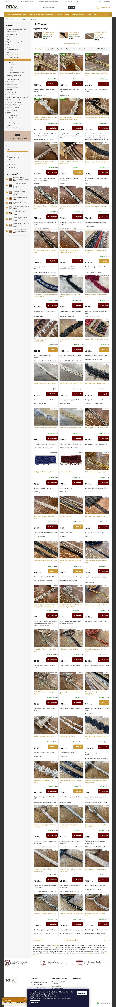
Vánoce (9, 112)
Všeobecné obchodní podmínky (49, 1)
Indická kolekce (11, 32)
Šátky (8, 39)
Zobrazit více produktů (70, 43)
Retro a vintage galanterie (15, 82)
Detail (78, 172)
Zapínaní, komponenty (13, 79)
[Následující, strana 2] (104, 940)
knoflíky (88, 953)
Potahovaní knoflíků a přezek (15, 128)
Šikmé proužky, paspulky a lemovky (17, 97)
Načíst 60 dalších (71, 940)
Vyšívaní (9, 89)
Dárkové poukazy (12, 110)
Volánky (11, 62)
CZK (99, 1)
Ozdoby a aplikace (12, 49)
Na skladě (14, 157)
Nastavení (34, 1003)
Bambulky (12, 65)
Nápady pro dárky (14, 118)
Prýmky (11, 67)
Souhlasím (81, 993)
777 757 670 (38, 985)
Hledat (71, 7)
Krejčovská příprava (13, 87)
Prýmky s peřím (13, 70)
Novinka (12, 160)
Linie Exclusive (11, 95)
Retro (12, 167)
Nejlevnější (50, 49)
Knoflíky (9, 47)
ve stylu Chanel (55, 945)
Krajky (9, 52)
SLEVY (9, 125)
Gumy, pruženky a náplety (15, 105)
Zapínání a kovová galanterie (15, 42)
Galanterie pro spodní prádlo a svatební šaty (16, 76)
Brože (10, 120)
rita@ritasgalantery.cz (40, 982)
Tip (11, 162)
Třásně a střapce (14, 57)
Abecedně (82, 49)
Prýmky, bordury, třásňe (14, 55)
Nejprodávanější (70, 49)
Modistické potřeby (13, 107)
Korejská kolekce (12, 34)
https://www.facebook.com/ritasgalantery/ (41, 988)
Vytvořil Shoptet (105, 1003)
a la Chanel (12, 60)
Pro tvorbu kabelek (13, 37)
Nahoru (38, 940)
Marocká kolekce (12, 84)
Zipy (8, 44)
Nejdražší (59, 49)
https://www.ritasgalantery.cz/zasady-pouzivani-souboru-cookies (50, 998)
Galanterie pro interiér (14, 100)
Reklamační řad (68, 1)
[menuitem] (15, 15)
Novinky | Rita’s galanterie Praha (16, 29)
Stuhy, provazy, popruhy (14, 102)
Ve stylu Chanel (11, 92)
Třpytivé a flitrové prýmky (16, 72)
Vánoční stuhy (13, 115)
